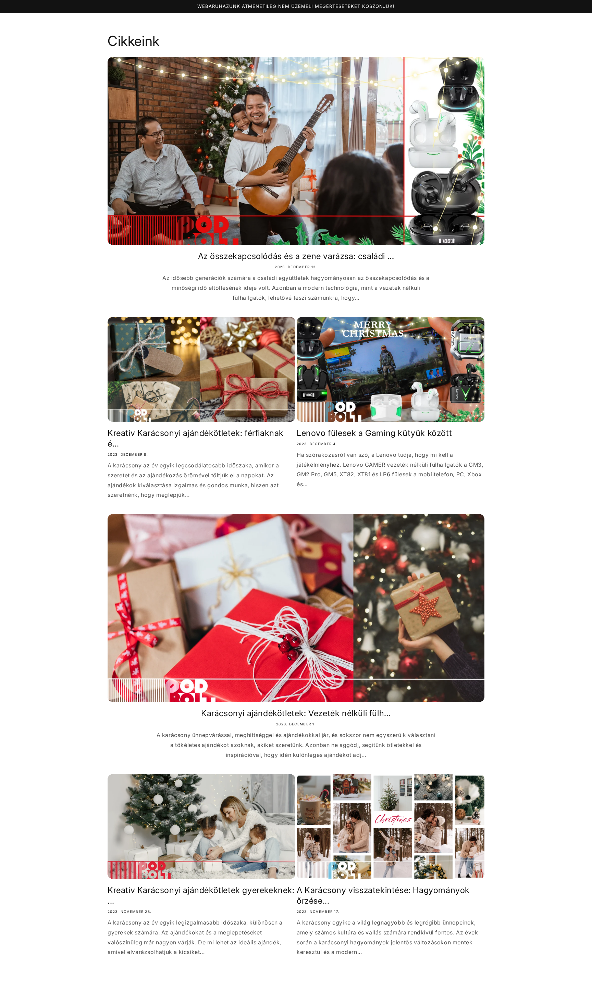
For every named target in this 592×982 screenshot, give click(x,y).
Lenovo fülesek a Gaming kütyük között (374, 433)
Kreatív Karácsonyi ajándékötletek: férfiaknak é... (196, 438)
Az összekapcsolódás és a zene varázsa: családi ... (296, 256)
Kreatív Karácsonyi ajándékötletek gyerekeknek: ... (201, 895)
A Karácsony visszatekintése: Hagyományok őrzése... (383, 895)
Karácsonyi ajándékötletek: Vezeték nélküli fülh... (296, 713)
